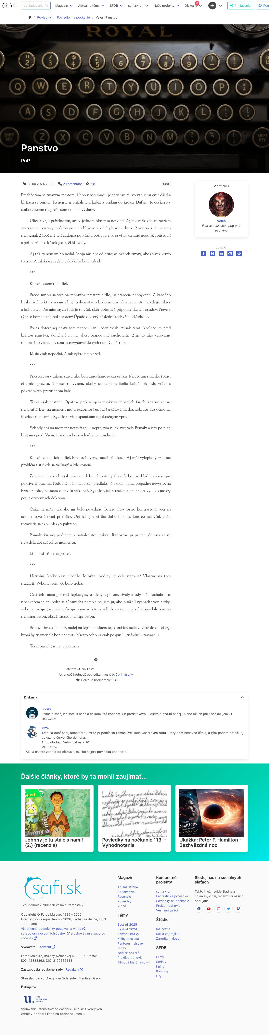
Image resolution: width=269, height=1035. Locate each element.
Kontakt (45, 947)
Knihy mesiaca (128, 939)
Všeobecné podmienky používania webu (51, 929)
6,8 (93, 184)
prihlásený (125, 674)
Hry (158, 976)
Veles (221, 221)
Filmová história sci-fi (134, 962)
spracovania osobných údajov (44, 933)
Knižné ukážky (128, 934)
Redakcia (73, 969)
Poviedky (44, 17)
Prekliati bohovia (130, 958)
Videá (122, 906)
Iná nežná (163, 929)
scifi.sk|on (163, 891)
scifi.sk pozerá (128, 953)
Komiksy (162, 971)
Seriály (161, 962)
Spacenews (126, 892)
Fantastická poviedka (172, 896)
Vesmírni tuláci (167, 910)
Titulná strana (128, 887)
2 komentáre (72, 184)
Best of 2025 (127, 924)
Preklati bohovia (168, 906)
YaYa (45, 728)
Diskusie (191, 4)
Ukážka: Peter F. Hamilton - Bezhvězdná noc (210, 842)
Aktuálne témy (89, 5)
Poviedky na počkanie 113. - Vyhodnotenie (134, 842)
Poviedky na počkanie (73, 17)
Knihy (160, 966)
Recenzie (124, 896)
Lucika (46, 709)
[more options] (242, 697)
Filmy (160, 957)
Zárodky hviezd (167, 938)
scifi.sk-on (135, 5)
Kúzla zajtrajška (167, 934)
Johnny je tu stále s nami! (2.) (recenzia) (54, 842)
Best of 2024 (127, 929)
